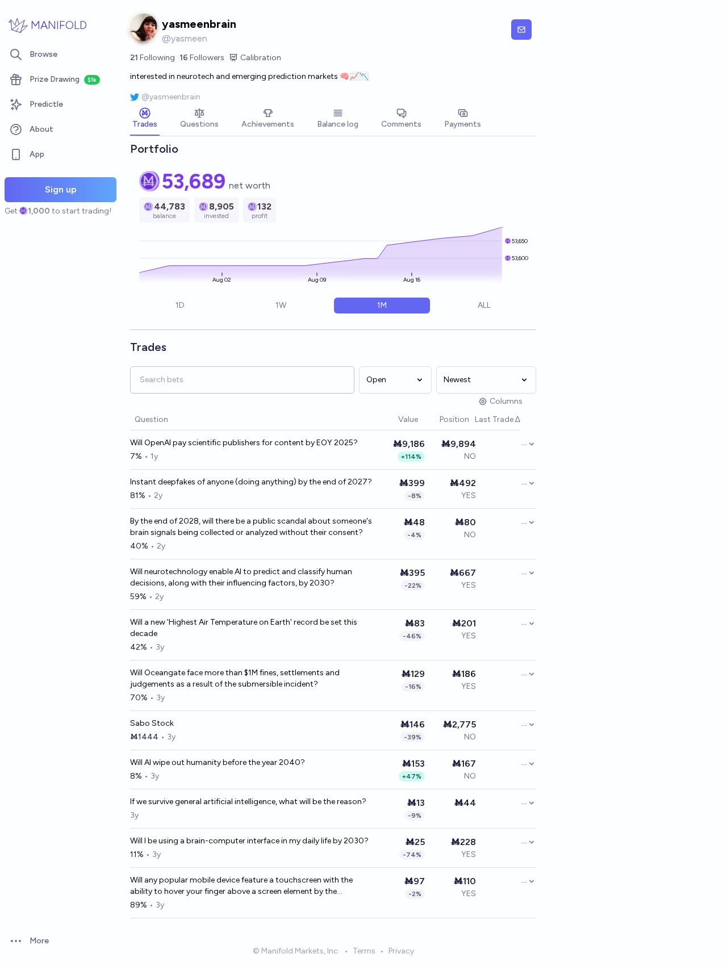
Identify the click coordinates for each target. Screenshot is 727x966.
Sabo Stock (152, 723)
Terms (364, 951)
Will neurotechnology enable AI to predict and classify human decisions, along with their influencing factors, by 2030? (241, 577)
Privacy (401, 951)
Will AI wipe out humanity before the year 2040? (217, 762)
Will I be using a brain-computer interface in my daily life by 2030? (249, 841)
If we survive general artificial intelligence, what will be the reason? (248, 801)
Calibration (260, 57)
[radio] (180, 305)
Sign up (61, 189)
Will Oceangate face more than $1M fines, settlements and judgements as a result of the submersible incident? (235, 678)
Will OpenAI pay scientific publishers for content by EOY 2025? (244, 443)
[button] (392, 419)
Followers (201, 57)
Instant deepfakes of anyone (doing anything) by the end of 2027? (251, 482)
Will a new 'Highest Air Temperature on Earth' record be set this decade (243, 627)
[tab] (145, 119)
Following (152, 57)
